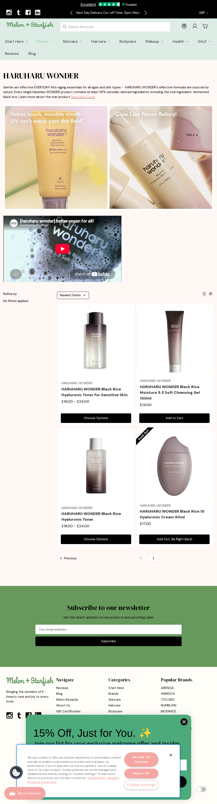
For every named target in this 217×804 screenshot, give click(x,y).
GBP (202, 13)
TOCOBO (168, 700)
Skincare (114, 700)
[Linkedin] (38, 13)
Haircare (114, 705)
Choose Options (96, 418)
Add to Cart (174, 418)
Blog (59, 694)
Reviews (62, 688)
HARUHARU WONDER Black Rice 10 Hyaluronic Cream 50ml (172, 514)
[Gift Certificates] (184, 27)
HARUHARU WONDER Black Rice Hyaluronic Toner (91, 516)
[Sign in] (194, 27)
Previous (70, 558)
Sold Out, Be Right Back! (174, 539)
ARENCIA (167, 688)
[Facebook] (28, 13)
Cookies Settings (141, 785)
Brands (113, 694)
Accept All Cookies (141, 759)
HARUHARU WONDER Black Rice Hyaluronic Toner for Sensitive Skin (94, 392)
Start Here (116, 688)
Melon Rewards (67, 700)
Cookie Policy (96, 778)
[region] (98, 771)
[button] (16, 772)
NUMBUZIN (168, 705)
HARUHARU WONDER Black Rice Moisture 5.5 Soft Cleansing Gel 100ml (170, 392)
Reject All (141, 773)
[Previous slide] (71, 12)
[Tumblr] (19, 13)
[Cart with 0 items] (205, 26)
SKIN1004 (168, 694)
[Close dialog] (184, 722)
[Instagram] (9, 13)
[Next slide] (145, 12)
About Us (63, 705)
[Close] (170, 755)
